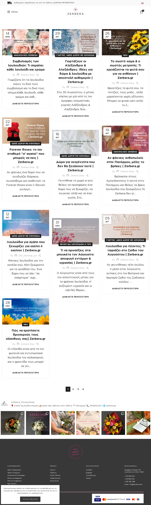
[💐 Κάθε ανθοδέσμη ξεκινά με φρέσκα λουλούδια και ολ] (63, 423)
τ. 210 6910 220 (129, 476)
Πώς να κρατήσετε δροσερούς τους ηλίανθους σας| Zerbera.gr (25, 334)
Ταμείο (88, 478)
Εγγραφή (89, 472)
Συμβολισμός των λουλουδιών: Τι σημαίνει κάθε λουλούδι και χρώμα (26, 65)
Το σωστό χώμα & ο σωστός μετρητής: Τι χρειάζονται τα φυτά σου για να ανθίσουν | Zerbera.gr (125, 69)
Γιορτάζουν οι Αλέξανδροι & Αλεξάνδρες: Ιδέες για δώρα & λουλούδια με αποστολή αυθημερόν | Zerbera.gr (75, 71)
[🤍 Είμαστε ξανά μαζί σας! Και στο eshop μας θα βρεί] (38, 423)
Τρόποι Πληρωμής (13, 472)
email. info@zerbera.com (133, 484)
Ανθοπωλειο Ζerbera (25, 55)
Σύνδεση (89, 470)
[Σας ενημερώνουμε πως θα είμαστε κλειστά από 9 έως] (88, 423)
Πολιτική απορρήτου (14, 481)
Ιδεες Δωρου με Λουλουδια (80, 55)
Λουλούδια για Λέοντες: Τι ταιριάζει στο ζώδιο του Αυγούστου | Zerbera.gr (125, 250)
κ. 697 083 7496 (129, 481)
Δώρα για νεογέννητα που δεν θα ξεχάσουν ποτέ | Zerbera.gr (75, 166)
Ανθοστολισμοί (55, 478)
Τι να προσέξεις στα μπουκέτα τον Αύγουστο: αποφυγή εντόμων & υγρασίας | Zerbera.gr (75, 256)
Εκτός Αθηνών (55, 475)
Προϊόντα (53, 472)
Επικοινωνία (54, 481)
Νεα (125, 55)
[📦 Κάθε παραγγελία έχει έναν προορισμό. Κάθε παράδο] (138, 423)
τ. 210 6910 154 (129, 479)
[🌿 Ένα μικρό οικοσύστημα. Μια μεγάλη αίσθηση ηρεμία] (12, 423)
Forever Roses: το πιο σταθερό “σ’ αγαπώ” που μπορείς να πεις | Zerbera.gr (25, 155)
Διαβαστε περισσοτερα (25, 104)
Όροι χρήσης (11, 483)
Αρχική (52, 470)
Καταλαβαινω (30, 499)
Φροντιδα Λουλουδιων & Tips (75, 244)
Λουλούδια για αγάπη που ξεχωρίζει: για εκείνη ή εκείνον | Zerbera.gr (26, 246)
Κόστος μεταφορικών (14, 478)
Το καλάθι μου (91, 475)
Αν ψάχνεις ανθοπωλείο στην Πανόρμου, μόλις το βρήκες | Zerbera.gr (125, 162)
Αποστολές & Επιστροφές (16, 475)
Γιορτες (60, 55)
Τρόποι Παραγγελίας (14, 470)
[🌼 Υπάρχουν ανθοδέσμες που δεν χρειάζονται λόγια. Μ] (113, 423)
